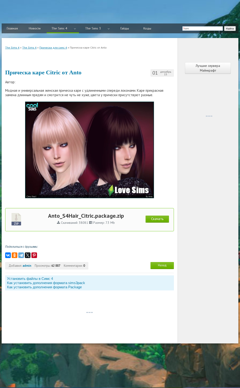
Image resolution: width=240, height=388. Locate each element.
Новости (35, 28)
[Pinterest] (34, 255)
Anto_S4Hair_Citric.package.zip (86, 215)
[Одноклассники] (14, 255)
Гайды (124, 28)
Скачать (157, 219)
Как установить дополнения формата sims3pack (46, 283)
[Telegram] (21, 255)
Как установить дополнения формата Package (44, 287)
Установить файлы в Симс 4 (30, 279)
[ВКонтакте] (8, 255)
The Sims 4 (59, 28)
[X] (27, 255)
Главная (12, 28)
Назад (162, 265)
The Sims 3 (93, 28)
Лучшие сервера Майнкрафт (208, 68)
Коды (147, 28)
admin (26, 266)
